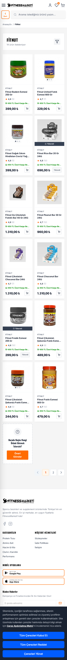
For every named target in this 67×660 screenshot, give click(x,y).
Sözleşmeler (41, 538)
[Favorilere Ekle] (31, 58)
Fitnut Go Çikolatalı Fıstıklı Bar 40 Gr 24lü (16, 216)
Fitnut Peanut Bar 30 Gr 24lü (49, 216)
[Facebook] (5, 524)
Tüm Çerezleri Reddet (33, 644)
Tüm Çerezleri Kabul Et (33, 635)
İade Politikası (41, 543)
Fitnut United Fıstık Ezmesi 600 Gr (47, 93)
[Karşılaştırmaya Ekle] (31, 65)
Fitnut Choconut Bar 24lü (47, 278)
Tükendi (57, 170)
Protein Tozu (9, 538)
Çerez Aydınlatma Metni (20, 625)
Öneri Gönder (17, 455)
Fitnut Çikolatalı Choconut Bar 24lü (15, 278)
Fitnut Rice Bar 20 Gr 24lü (48, 155)
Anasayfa (7, 24)
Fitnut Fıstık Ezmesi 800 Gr (47, 401)
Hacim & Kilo (9, 547)
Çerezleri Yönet (33, 653)
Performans (8, 556)
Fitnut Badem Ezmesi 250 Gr (16, 93)
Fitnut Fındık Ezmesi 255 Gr (16, 339)
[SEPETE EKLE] (27, 108)
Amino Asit (8, 543)
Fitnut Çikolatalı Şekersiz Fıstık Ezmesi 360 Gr (17, 401)
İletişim (38, 547)
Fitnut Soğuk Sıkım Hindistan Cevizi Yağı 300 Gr (16, 155)
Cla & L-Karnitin (10, 552)
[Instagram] (10, 524)
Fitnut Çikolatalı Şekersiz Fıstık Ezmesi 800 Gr (49, 340)
